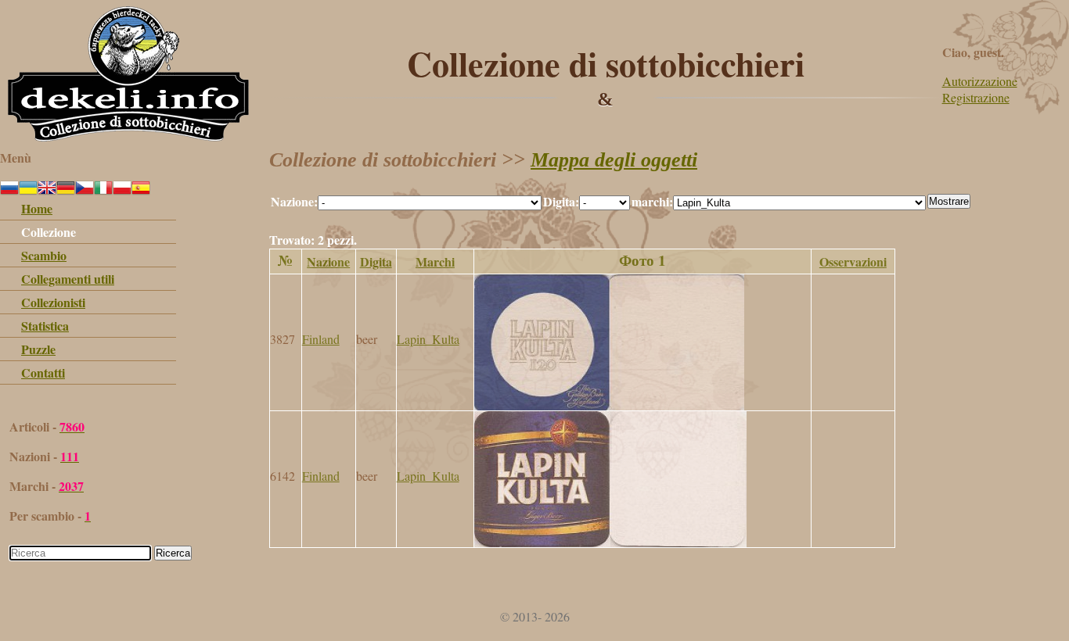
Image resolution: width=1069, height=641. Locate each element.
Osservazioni (853, 261)
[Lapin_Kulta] (609, 405)
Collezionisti (53, 302)
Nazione (328, 261)
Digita (376, 261)
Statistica (45, 326)
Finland (321, 339)
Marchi (435, 261)
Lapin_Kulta (428, 339)
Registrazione (976, 97)
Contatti (43, 372)
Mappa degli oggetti (614, 160)
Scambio (44, 255)
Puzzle (38, 349)
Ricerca (173, 553)
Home (36, 208)
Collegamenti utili (67, 279)
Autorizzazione (979, 81)
